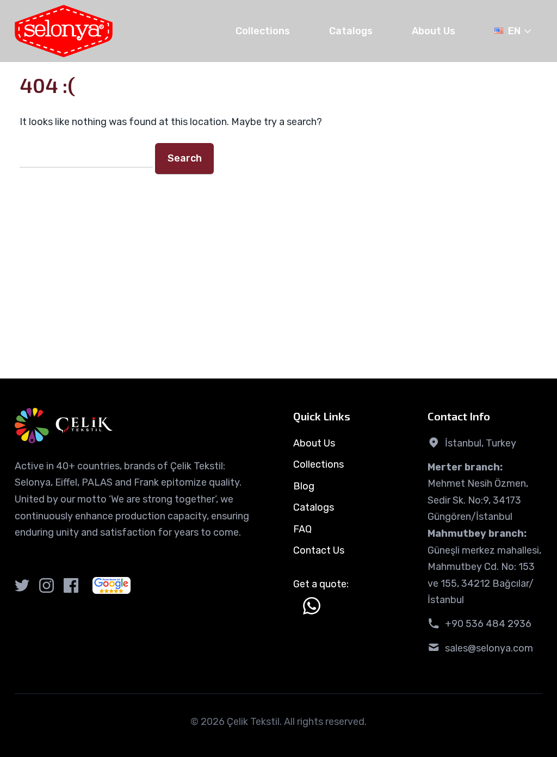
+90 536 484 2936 (488, 624)
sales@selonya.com (489, 648)
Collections (263, 31)
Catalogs (351, 31)
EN (514, 31)
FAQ (302, 529)
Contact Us (318, 550)
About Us (433, 31)
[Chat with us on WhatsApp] (311, 606)
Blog (303, 486)
